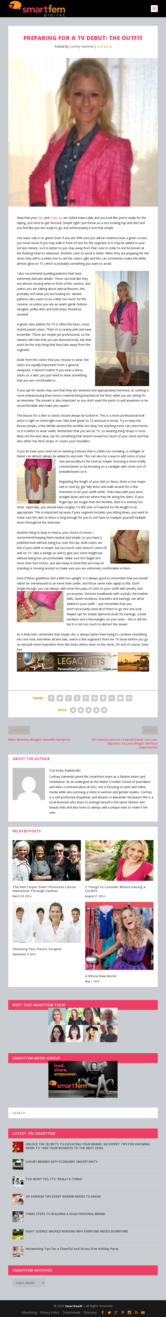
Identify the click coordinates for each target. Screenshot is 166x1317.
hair (40, 218)
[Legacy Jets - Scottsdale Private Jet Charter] (83, 670)
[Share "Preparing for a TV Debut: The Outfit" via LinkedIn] (94, 698)
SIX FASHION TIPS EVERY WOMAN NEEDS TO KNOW (63, 1196)
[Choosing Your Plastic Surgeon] (47, 922)
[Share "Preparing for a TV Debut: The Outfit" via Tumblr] (77, 698)
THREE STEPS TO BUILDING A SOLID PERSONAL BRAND (65, 1214)
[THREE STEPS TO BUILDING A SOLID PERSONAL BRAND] (18, 1216)
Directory (90, 1312)
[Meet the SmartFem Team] (83, 1041)
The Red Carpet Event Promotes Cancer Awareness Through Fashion (44, 889)
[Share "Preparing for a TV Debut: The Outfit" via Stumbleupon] (111, 698)
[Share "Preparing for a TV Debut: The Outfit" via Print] (129, 698)
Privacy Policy (49, 1312)
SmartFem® (73, 1306)
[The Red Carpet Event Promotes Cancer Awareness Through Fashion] (47, 860)
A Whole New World (100, 976)
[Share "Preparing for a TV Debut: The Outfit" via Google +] (68, 698)
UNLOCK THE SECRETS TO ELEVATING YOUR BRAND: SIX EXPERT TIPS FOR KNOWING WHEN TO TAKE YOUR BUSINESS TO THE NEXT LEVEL (88, 1146)
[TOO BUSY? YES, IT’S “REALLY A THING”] (18, 1181)
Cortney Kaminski (81, 46)
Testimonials (71, 1312)
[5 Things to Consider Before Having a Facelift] (119, 860)
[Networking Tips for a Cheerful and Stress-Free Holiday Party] (18, 1251)
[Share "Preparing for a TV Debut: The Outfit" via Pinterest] (85, 698)
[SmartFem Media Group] (83, 1096)
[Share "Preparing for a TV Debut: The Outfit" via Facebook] (51, 698)
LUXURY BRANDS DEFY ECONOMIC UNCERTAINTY (61, 1161)
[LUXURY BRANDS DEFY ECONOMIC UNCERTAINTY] (18, 1164)
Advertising (29, 1312)
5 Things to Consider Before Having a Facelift (115, 889)
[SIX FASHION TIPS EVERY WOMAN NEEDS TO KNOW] (18, 1199)
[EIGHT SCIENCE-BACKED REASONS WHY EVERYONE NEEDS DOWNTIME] (18, 1234)
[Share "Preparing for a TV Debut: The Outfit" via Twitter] (60, 698)
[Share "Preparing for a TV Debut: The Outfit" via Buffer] (103, 698)
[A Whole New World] (119, 936)
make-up (56, 218)
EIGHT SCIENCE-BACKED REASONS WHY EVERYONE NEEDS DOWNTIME (77, 1231)
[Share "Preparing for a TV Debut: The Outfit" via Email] (120, 698)
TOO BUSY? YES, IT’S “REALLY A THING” (54, 1179)
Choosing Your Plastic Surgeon (37, 949)
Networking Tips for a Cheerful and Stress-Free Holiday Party (72, 1249)
